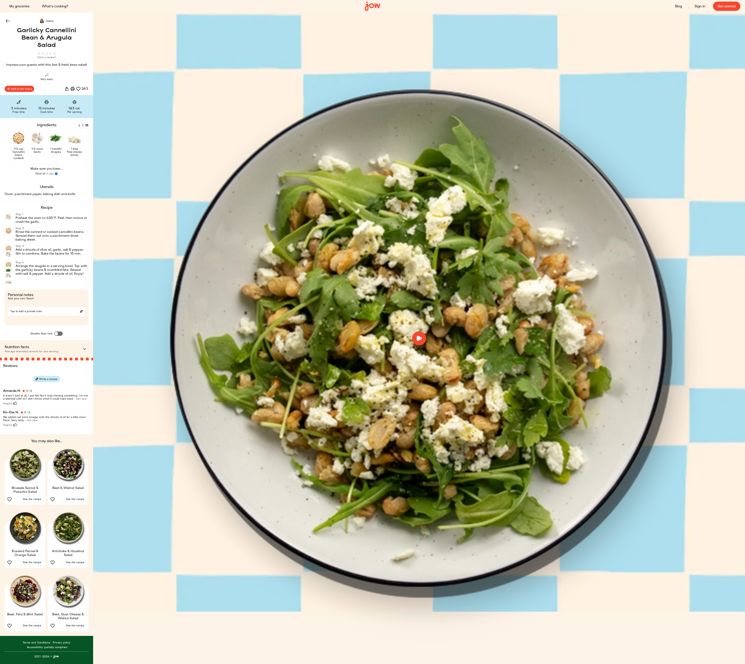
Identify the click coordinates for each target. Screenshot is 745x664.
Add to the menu (21, 88)
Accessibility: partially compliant (47, 647)
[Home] (372, 6)
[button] (8, 21)
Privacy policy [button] (61, 642)
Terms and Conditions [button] (36, 642)
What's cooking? (55, 6)
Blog (678, 6)
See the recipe (32, 499)
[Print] (72, 89)
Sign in (700, 6)
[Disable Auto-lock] (58, 334)
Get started (727, 6)
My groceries (19, 6)
